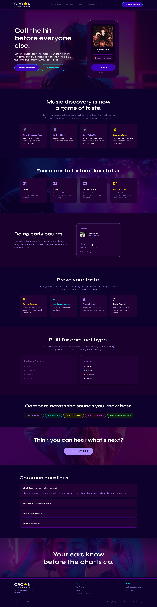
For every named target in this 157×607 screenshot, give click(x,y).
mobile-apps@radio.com (134, 587)
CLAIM (103, 67)
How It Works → (53, 68)
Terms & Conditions (83, 594)
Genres (80, 5)
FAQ (101, 5)
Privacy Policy (81, 590)
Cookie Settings (138, 602)
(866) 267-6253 (130, 590)
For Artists (69, 5)
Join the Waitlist (132, 5)
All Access (91, 5)
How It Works (55, 5)
